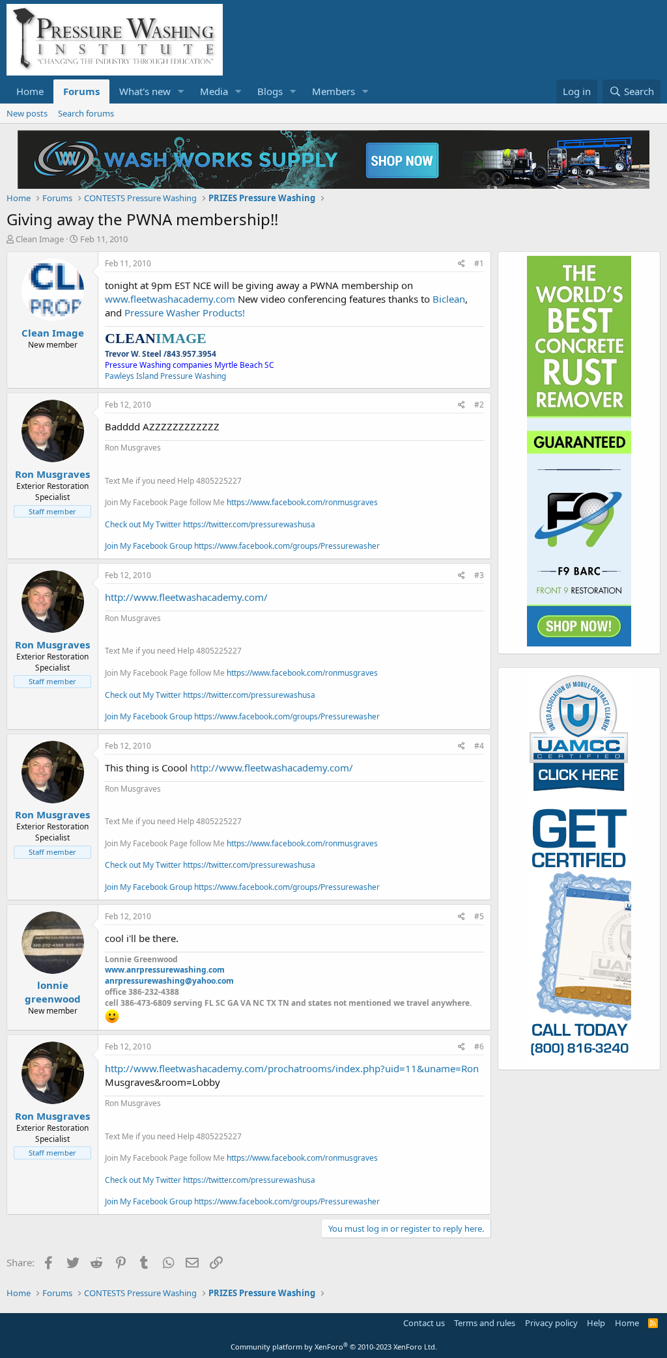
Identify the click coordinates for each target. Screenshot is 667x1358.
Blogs (270, 91)
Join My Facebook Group (148, 545)
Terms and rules (484, 1323)
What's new (145, 91)
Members (333, 91)
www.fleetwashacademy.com (170, 298)
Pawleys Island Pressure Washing (165, 375)
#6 (479, 1046)
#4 (479, 745)
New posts (27, 113)
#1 (479, 263)
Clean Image (40, 239)
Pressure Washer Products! (184, 312)
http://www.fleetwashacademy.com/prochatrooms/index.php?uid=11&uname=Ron (292, 1068)
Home (30, 91)
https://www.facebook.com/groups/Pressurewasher (287, 545)
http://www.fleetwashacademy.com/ (186, 596)
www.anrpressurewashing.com (165, 969)
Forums (81, 91)
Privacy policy (551, 1323)
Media (214, 91)
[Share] (461, 263)
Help (596, 1323)
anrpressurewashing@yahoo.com (169, 980)
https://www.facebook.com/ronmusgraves (302, 502)
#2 (479, 404)
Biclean (449, 298)
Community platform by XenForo (334, 1346)
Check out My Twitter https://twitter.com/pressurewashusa (210, 524)
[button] (181, 91)
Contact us (424, 1323)
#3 (479, 575)
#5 (479, 916)
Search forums (86, 113)
